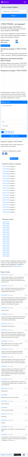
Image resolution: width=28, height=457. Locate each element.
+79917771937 (5, 193)
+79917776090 (5, 236)
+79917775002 (5, 181)
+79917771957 (5, 222)
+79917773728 (5, 240)
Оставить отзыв (4, 45)
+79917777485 (5, 247)
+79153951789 (4, 379)
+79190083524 (4, 434)
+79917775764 (5, 188)
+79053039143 (4, 401)
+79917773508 (5, 252)
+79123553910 (4, 349)
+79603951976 (4, 414)
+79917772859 (5, 256)
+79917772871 (5, 195)
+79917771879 (5, 250)
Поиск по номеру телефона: (9, 7)
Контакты (9, 454)
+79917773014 (5, 238)
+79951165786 (4, 274)
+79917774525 (5, 202)
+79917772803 (5, 169)
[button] (14, 16)
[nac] (25, 2)
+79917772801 (5, 171)
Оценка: (3, 129)
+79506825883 (4, 314)
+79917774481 (5, 197)
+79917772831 (5, 166)
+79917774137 (5, 205)
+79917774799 (5, 200)
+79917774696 (5, 173)
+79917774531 (5, 241)
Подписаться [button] (15, 158)
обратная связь (17, 266)
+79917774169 (5, 209)
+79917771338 (5, 183)
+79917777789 (5, 234)
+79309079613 (4, 420)
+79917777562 (5, 190)
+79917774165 (5, 212)
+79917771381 (5, 178)
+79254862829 (4, 341)
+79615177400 (4, 323)
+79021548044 (4, 395)
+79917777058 (5, 227)
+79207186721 (4, 330)
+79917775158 (5, 176)
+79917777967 (5, 245)
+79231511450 (4, 285)
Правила (3, 454)
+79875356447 (4, 426)
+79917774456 (5, 229)
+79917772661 (5, 185)
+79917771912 (5, 249)
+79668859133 (4, 357)
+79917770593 (5, 225)
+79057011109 (4, 388)
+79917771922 (5, 231)
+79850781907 (4, 366)
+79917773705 (5, 254)
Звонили (6, 2)
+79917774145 (5, 207)
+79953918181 (4, 307)
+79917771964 (5, 243)
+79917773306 (5, 232)
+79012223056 (4, 295)
